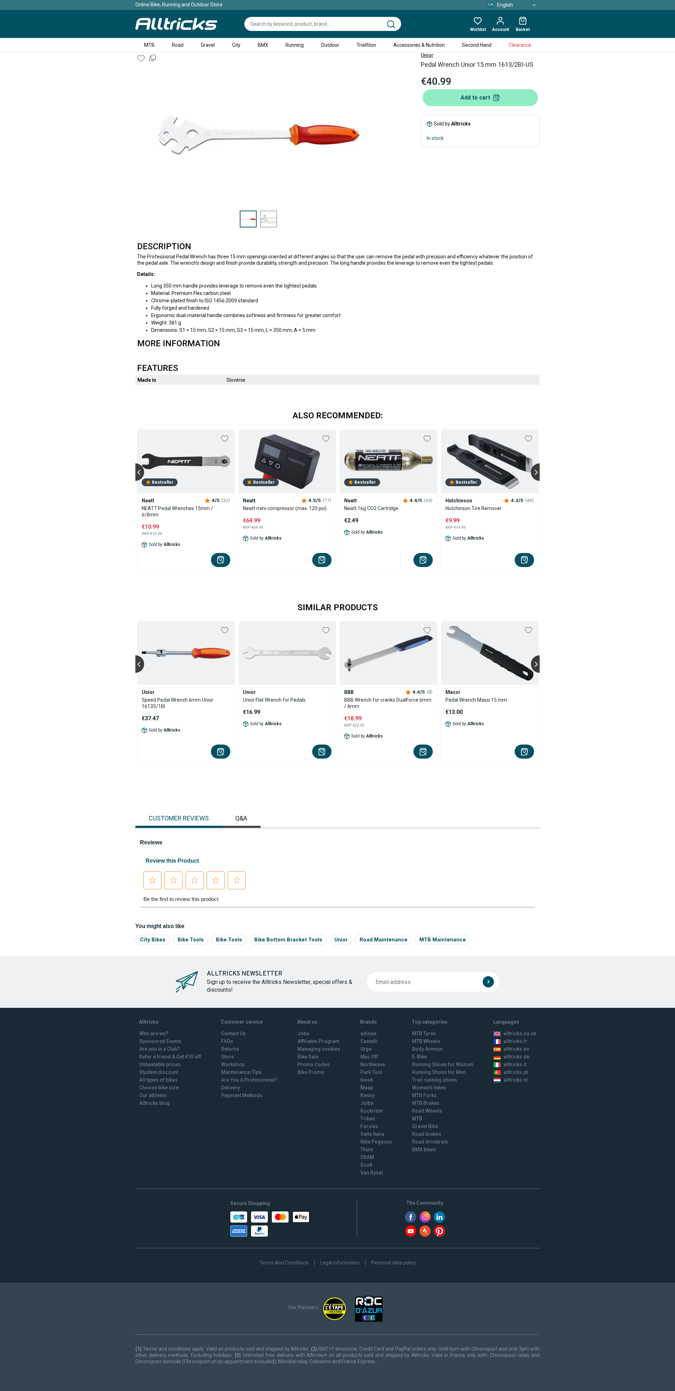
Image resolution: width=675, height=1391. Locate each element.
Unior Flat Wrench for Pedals (274, 700)
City (236, 45)
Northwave (372, 1064)
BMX (263, 45)
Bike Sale (308, 1057)
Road (178, 45)
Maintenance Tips (241, 1072)
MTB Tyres (424, 1033)
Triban (367, 1118)
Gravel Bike (425, 1126)
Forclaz (369, 1126)
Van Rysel (371, 1173)
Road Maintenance (383, 939)
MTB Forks (424, 1095)
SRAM (367, 1157)
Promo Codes (313, 1064)
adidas (368, 1033)
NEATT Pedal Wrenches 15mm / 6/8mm (177, 511)
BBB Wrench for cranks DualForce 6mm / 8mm (387, 703)
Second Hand (476, 45)
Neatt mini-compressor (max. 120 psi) (285, 508)
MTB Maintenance (442, 939)
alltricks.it (514, 1064)
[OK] (488, 981)
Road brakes (426, 1134)
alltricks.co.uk (519, 1033)
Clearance (520, 45)
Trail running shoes (434, 1080)
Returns (230, 1049)
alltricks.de (516, 1057)
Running (294, 45)
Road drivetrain (430, 1142)
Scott (366, 1165)
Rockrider (372, 1111)
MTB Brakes (425, 1103)
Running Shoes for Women (443, 1064)
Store (227, 1057)
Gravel (208, 45)
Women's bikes (429, 1087)
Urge (366, 1049)
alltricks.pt (515, 1072)
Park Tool (371, 1072)
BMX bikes (424, 1149)
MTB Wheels (426, 1041)
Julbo (367, 1103)
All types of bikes (158, 1080)
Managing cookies (318, 1049)
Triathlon (366, 45)
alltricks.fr (515, 1041)
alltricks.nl (515, 1080)
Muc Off (369, 1057)
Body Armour (427, 1049)
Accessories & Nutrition (419, 45)
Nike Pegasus (376, 1142)
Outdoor (330, 45)
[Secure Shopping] (269, 1224)
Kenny (367, 1095)
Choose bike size (159, 1087)
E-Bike (419, 1057)
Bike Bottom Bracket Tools (288, 939)
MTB (149, 45)
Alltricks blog (154, 1103)
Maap (366, 1087)
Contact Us (233, 1033)
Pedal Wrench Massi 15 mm (476, 700)
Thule (366, 1149)
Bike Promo (310, 1072)
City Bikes (153, 939)
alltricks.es (516, 1049)
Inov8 (366, 1080)
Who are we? (153, 1033)
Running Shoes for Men (439, 1072)
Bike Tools (191, 939)
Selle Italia (372, 1134)
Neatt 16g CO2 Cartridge (371, 508)
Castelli (369, 1041)
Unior (427, 55)
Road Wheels (427, 1111)
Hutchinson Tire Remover (473, 508)
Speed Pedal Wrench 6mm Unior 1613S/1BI (177, 703)
